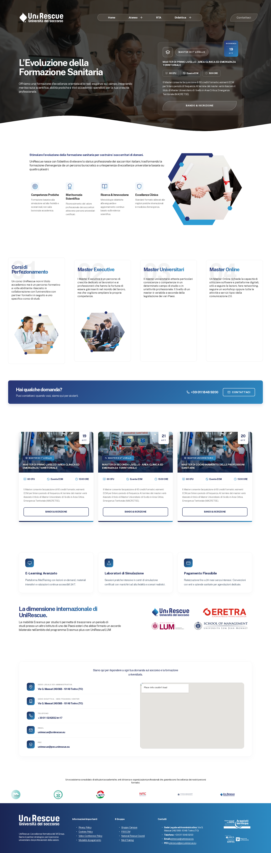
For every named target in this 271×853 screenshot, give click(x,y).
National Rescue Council (133, 836)
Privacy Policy (85, 827)
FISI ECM (125, 831)
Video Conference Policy (90, 836)
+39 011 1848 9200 (204, 392)
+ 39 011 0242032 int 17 (50, 718)
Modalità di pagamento (90, 840)
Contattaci (244, 17)
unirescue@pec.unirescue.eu (54, 746)
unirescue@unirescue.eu (51, 732)
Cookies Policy (86, 831)
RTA (158, 17)
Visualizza (36, 283)
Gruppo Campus (129, 827)
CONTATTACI (241, 392)
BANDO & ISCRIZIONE (199, 105)
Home (111, 17)
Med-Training (127, 840)
